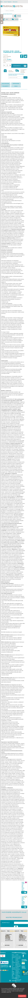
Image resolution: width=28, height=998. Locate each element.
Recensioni (15, 1)
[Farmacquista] (12, 6)
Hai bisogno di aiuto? (8, 20)
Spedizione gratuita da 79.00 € (16, 20)
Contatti (16, 954)
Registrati (9, 1)
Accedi (5, 1)
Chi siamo (17, 961)
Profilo (1, 1)
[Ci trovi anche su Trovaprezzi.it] (2, 955)
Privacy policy (18, 957)
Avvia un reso (18, 956)
